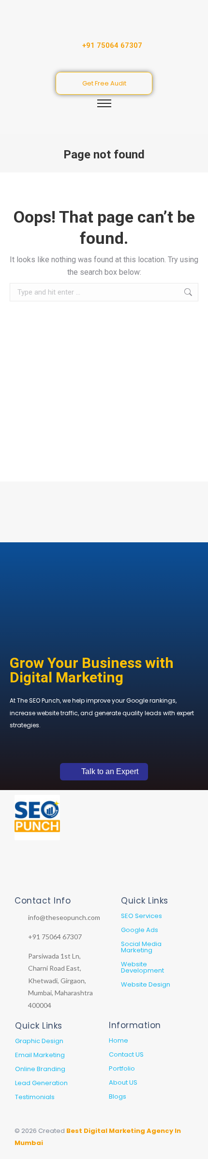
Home (118, 1040)
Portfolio (122, 1068)
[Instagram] (35, 869)
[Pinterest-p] (69, 869)
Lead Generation (41, 1083)
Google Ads (139, 929)
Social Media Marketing (141, 947)
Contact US (126, 1054)
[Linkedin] (18, 869)
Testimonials (35, 1097)
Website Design (145, 984)
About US (123, 1082)
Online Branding (40, 1069)
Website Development (142, 967)
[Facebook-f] (52, 869)
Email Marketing (40, 1055)
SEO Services (141, 915)
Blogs (117, 1096)
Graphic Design (39, 1041)
